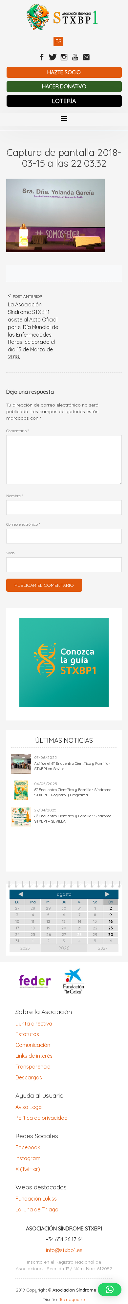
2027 (103, 948)
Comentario (17, 430)
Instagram (27, 1158)
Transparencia (33, 1066)
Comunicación (32, 1045)
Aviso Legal (29, 1107)
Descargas (28, 1077)
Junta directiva (33, 1023)
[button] (109, 1289)
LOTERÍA (64, 101)
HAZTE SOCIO (64, 72)
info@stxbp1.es (64, 1250)
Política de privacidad (41, 1118)
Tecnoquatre (72, 1299)
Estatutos (27, 1034)
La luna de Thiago (36, 1209)
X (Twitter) (27, 1169)
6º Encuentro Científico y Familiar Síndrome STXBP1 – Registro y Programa (72, 792)
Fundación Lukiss (36, 1198)
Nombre (14, 495)
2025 (25, 948)
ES (58, 41)
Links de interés (34, 1055)
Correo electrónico (23, 524)
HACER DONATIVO (64, 86)
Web (10, 552)
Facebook (27, 1147)
